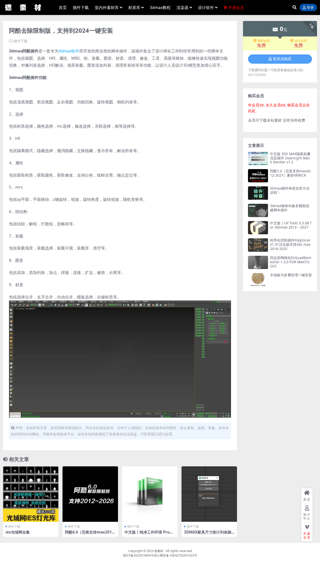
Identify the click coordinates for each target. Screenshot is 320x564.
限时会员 (264, 40)
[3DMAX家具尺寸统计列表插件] (209, 494)
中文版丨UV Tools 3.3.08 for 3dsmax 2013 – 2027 (290, 225)
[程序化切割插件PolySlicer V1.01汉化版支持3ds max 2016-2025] (258, 245)
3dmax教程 (160, 7)
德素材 (158, 551)
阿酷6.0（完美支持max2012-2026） (90, 534)
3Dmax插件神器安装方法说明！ (290, 190)
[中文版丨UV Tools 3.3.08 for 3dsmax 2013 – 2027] (258, 227)
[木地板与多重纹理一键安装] (258, 279)
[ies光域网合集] (30, 494)
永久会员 (301, 40)
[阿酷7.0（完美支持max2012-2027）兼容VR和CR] (258, 175)
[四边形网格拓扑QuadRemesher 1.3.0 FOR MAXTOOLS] (258, 262)
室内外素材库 (107, 7)
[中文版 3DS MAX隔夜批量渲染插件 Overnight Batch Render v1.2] (258, 158)
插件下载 (81, 7)
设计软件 (206, 7)
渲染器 (182, 7)
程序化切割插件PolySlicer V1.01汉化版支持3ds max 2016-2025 (290, 244)
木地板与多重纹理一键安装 (291, 275)
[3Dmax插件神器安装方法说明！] (258, 193)
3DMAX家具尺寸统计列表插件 (207, 534)
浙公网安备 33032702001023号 (175, 555)
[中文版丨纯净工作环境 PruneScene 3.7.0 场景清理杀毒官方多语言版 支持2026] (150, 494)
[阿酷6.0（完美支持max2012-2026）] (90, 494)
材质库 (134, 7)
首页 (63, 7)
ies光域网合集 (18, 532)
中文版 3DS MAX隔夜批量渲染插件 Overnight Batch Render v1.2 (290, 158)
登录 (310, 7)
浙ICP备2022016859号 (138, 555)
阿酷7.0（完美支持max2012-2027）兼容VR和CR (290, 173)
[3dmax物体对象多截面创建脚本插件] (258, 210)
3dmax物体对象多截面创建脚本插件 (289, 207)
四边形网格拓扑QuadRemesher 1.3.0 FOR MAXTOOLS (290, 262)
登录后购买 (282, 59)
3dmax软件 (68, 51)
